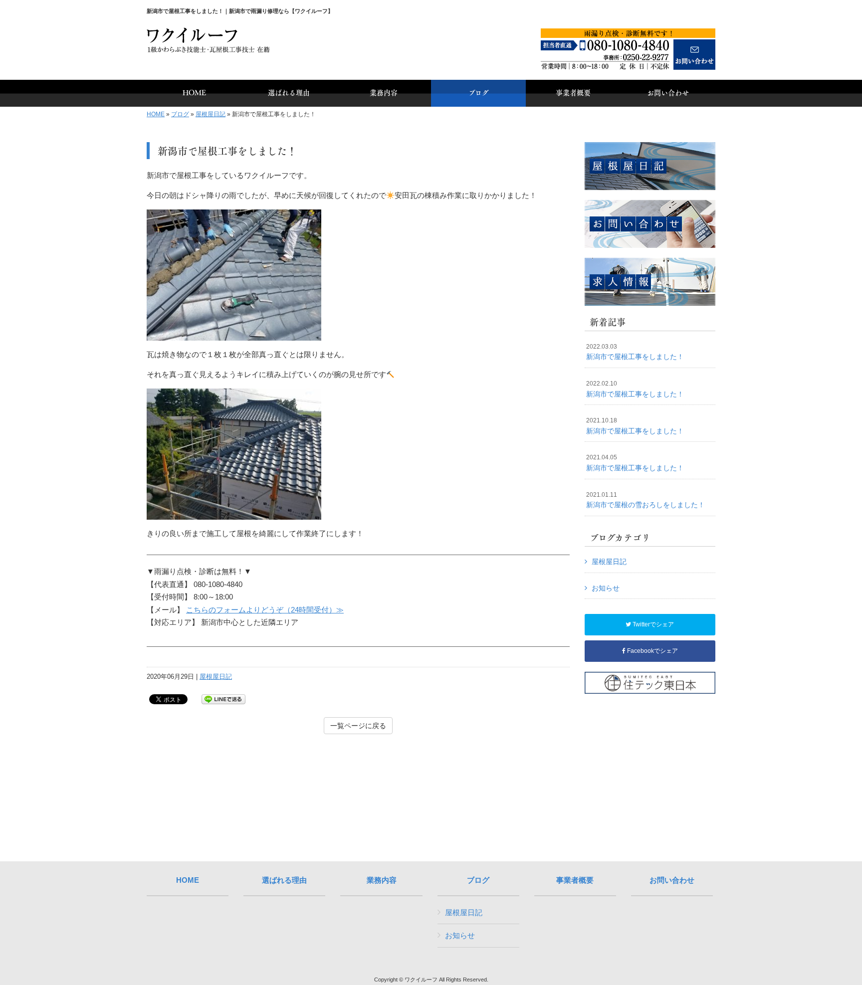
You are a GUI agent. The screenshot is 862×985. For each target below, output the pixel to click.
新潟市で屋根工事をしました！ (635, 352)
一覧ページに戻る (358, 726)
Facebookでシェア (652, 650)
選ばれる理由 (284, 880)
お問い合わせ (671, 880)
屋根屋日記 (210, 114)
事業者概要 (575, 880)
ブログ (180, 114)
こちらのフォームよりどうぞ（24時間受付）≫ (265, 609)
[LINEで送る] (223, 698)
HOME (156, 114)
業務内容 (382, 880)
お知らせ (606, 588)
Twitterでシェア (652, 624)
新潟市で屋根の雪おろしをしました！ (645, 500)
